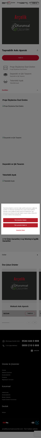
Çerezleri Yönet (20, 230)
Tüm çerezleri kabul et (20, 225)
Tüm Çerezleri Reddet (20, 220)
